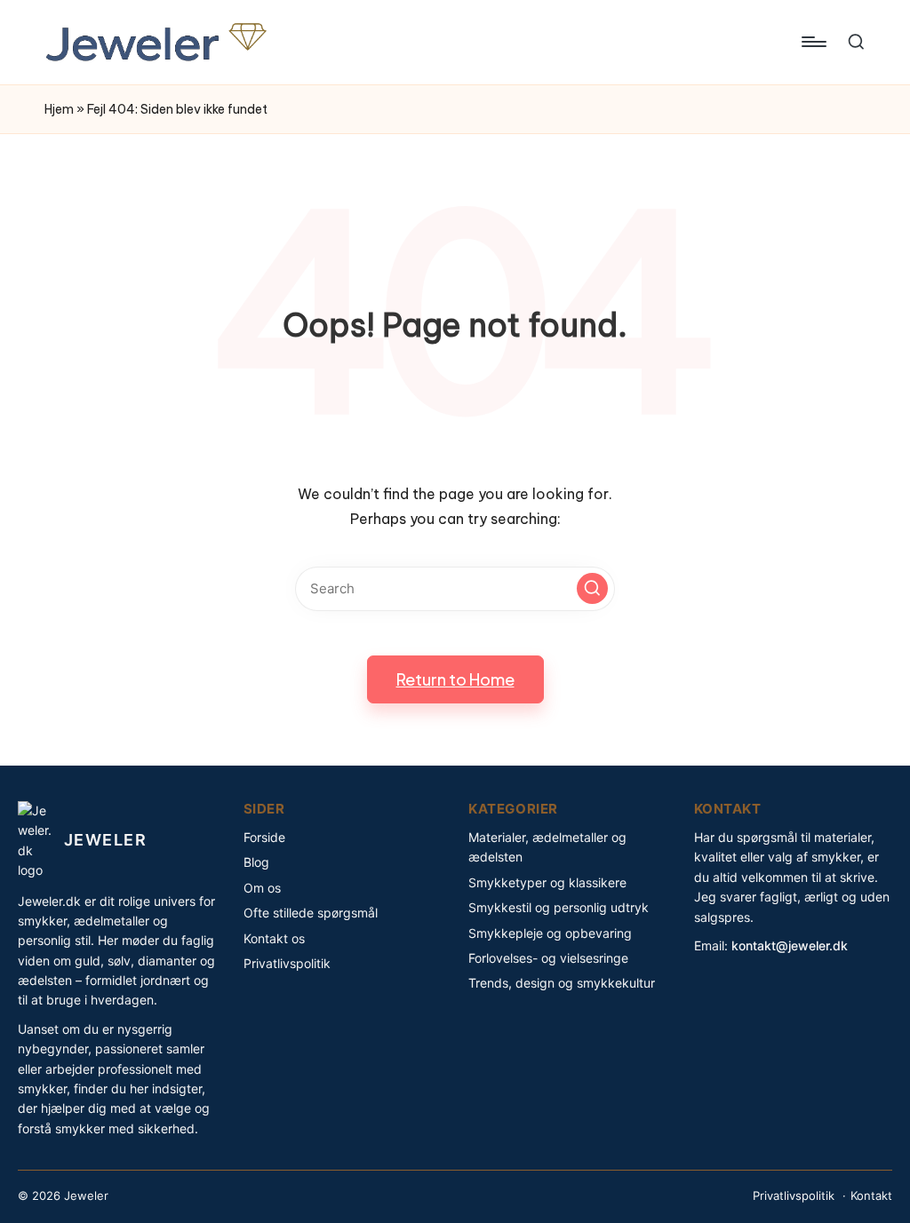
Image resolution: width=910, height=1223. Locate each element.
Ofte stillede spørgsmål (310, 912)
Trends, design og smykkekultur (561, 982)
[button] (592, 588)
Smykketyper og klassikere (547, 882)
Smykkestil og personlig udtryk (558, 907)
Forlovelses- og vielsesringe (548, 957)
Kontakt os (274, 938)
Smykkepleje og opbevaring (550, 933)
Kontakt (871, 1195)
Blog (256, 862)
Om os (262, 887)
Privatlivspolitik (287, 963)
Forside (264, 837)
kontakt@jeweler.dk (789, 945)
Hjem (59, 109)
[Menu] (813, 42)
